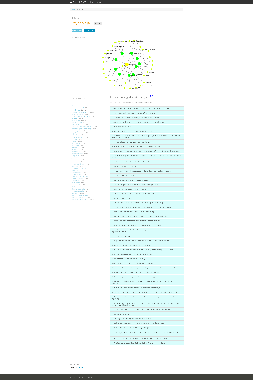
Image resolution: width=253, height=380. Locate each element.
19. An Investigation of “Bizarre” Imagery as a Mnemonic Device (133, 194)
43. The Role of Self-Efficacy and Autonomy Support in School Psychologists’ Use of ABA (141, 309)
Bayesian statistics (78, 191)
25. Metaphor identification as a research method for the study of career (136, 221)
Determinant (76, 183)
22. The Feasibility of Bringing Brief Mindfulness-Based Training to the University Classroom (142, 207)
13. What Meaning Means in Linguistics (125, 166)
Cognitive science (77, 114)
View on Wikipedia (89, 30)
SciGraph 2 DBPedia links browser (86, 2)
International (76, 162)
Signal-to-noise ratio (78, 133)
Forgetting (75, 170)
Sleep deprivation (78, 131)
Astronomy (75, 193)
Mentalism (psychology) (80, 112)
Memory (74, 149)
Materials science (77, 154)
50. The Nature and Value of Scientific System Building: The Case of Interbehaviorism (140, 343)
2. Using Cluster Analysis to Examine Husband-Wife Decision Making (134, 113)
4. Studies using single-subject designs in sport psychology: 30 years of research (138, 122)
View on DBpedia (77, 30)
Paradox (74, 141)
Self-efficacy (76, 135)
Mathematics (76, 151)
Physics (74, 139)
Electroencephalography (80, 176)
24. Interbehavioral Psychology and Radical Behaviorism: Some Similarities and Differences (141, 216)
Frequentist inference (79, 168)
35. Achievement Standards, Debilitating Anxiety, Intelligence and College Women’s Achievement (143, 268)
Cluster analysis (77, 185)
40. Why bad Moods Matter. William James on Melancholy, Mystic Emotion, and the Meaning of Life (144, 292)
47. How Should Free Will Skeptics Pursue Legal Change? (130, 328)
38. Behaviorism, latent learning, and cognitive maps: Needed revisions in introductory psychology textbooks (144, 282)
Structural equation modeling (82, 127)
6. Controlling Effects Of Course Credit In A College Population (132, 131)
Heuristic (75, 166)
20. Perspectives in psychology (122, 198)
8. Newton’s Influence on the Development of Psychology (131, 142)
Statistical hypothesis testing (81, 129)
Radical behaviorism (78, 106)
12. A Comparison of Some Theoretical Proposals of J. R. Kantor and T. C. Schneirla (139, 162)
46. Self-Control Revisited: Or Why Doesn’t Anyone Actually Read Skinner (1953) (138, 323)
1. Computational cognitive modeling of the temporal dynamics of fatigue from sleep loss (141, 108)
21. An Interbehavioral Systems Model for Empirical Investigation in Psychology (138, 203)
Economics (75, 181)
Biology (74, 118)
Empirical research (78, 108)
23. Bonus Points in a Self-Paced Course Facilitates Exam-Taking (133, 212)
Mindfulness (76, 110)
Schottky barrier (77, 137)
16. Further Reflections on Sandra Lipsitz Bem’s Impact (130, 180)
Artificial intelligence (78, 197)
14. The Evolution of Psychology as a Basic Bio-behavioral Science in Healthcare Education (141, 171)
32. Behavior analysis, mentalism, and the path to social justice (132, 254)
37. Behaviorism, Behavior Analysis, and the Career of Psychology (133, 277)
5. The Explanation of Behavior (122, 127)
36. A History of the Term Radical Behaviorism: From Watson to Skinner (135, 272)
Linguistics (75, 156)
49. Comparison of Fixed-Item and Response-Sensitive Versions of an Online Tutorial (140, 338)
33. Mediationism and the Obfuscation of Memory (128, 259)
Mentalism (75, 147)
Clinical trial (76, 187)
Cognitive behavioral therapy (81, 116)
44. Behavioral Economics (120, 314)
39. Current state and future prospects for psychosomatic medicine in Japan (137, 288)
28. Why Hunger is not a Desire (122, 236)
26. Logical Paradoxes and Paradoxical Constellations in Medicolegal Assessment (138, 225)
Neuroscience (76, 143)
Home (73, 9)
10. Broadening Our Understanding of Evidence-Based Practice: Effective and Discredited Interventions (146, 151)
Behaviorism (76, 120)
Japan (73, 158)
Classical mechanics (78, 189)
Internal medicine (78, 164)
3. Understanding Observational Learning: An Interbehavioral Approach (135, 118)
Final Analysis (76, 172)
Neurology (75, 145)
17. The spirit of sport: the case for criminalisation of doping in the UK (135, 185)
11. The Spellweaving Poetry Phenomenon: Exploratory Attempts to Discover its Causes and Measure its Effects (146, 156)
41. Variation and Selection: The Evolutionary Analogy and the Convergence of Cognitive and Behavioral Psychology (146, 298)
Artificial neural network (80, 195)
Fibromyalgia (76, 174)
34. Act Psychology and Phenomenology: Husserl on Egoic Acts (132, 263)
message (80, 367)
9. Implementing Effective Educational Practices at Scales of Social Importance (137, 146)
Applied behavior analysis (80, 199)
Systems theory (77, 122)
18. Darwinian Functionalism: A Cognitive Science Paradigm (131, 189)
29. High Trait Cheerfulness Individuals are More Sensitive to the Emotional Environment (141, 241)
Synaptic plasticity (78, 124)
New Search (97, 23)
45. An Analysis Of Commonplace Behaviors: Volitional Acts (131, 319)
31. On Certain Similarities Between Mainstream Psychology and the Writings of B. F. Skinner (142, 250)
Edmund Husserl (77, 179)
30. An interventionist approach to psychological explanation (132, 245)
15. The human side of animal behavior (125, 175)
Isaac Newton (76, 160)
